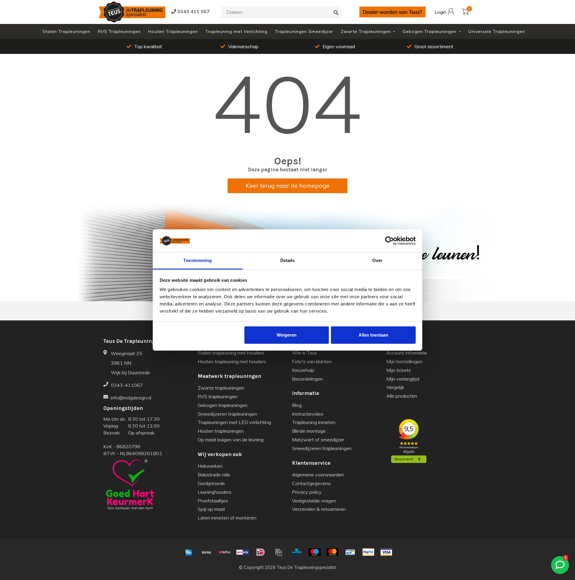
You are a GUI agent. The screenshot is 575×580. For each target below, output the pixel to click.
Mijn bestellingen (404, 361)
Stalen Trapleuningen (66, 31)
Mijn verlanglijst (403, 379)
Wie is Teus (304, 353)
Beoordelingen (307, 379)
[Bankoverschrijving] (206, 552)
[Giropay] (242, 552)
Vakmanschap (159, 46)
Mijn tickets (398, 370)
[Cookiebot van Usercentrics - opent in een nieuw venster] (389, 240)
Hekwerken (210, 466)
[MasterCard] (332, 552)
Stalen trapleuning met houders (231, 353)
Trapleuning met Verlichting (236, 31)
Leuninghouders (214, 492)
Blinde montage (309, 431)
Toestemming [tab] (197, 260)
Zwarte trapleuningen (221, 388)
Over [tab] (377, 260)
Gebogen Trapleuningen (429, 31)
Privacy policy (307, 492)
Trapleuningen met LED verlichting (234, 422)
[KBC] (296, 552)
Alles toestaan (373, 334)
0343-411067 (127, 385)
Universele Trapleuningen (496, 31)
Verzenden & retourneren (319, 509)
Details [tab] (287, 260)
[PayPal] (368, 552)
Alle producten (401, 396)
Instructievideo (307, 414)
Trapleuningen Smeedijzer (304, 31)
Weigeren (286, 334)
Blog (297, 405)
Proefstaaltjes (213, 501)
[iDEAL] (260, 552)
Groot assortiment (349, 46)
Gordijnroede (211, 483)
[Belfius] (224, 552)
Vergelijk (395, 387)
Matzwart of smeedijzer (318, 440)
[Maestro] (314, 552)
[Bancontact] (350, 552)
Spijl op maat (211, 509)
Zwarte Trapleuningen (366, 31)
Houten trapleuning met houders (232, 361)
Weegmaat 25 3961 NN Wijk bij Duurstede (130, 362)
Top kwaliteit (445, 46)
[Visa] (386, 552)
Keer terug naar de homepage (287, 185)
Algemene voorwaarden (318, 475)
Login (441, 12)
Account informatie (406, 353)
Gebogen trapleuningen (222, 405)
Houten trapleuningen (221, 431)
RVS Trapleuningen (119, 31)
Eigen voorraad (254, 46)
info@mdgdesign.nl (131, 398)
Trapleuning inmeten (313, 422)
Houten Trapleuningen (173, 31)
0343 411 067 (193, 11)
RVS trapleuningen (217, 396)
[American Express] (188, 552)
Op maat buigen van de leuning (231, 440)
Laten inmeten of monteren (227, 518)
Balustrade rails (214, 475)
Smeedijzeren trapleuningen (227, 414)
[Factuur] (278, 552)
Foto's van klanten (312, 361)
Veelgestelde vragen (314, 501)
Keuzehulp (303, 370)
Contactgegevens (311, 483)
